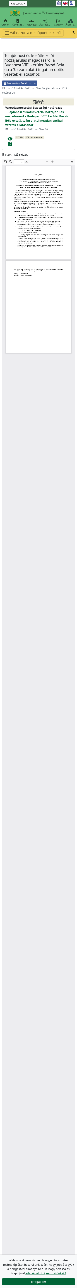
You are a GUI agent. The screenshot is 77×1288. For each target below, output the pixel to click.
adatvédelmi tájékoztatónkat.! (45, 1273)
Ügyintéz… (18, 22)
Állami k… (71, 24)
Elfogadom (38, 1282)
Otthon (5, 22)
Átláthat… (44, 22)
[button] (73, 33)
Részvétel (32, 22)
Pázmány (58, 24)
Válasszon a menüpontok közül (35, 32)
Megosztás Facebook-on (21, 83)
